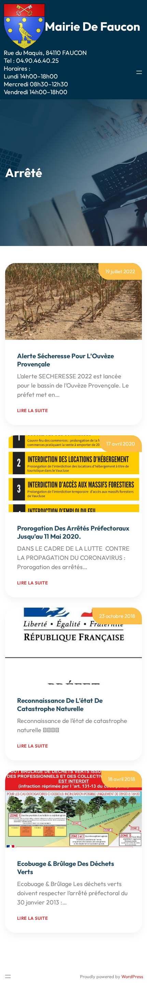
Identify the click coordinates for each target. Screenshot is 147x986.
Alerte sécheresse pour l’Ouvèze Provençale (65, 360)
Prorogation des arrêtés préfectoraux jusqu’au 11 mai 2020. (73, 532)
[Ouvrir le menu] (139, 72)
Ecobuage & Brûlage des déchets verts (65, 867)
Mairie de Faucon (92, 26)
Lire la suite (32, 410)
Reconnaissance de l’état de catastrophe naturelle (60, 704)
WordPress (132, 976)
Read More (76, 394)
